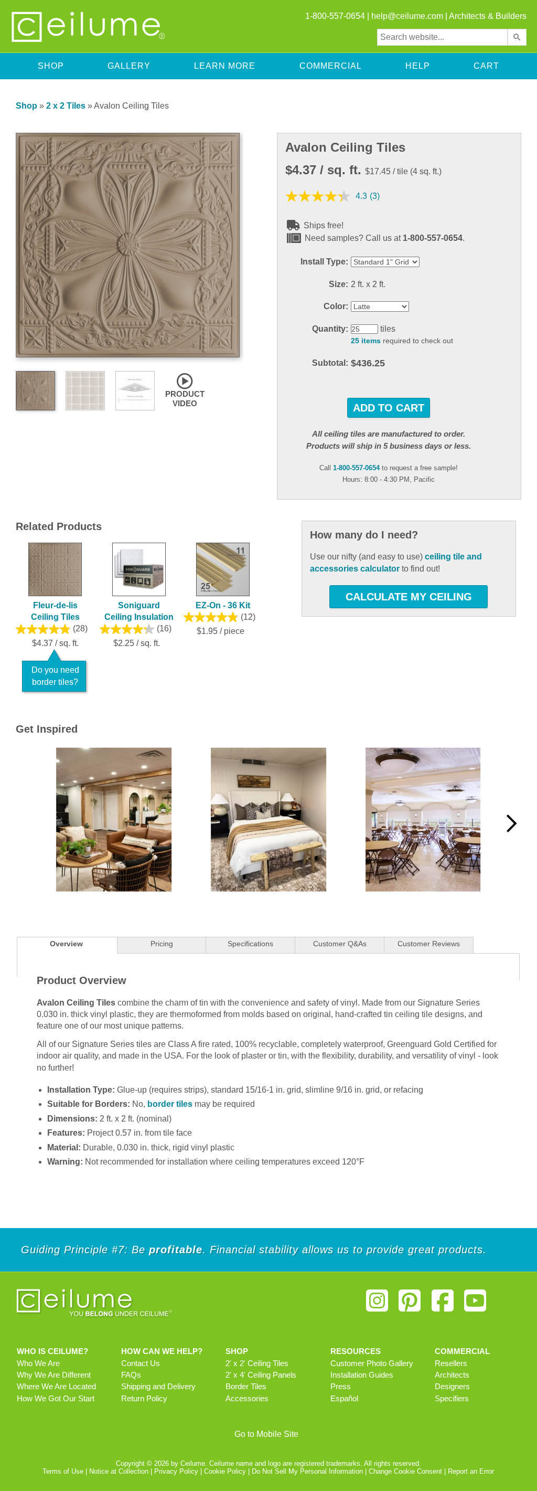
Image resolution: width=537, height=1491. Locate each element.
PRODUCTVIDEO (185, 398)
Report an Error (471, 1471)
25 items (366, 341)
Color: (336, 306)
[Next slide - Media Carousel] (510, 823)
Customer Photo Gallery (371, 1363)
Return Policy (144, 1398)
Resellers (451, 1363)
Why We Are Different (54, 1375)
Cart (486, 65)
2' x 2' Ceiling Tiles (256, 1363)
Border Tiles (245, 1386)
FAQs (131, 1375)
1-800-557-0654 (356, 468)
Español (344, 1398)
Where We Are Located (56, 1386)
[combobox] (442, 37)
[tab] (66, 945)
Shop (51, 65)
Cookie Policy (225, 1471)
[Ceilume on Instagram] (377, 1305)
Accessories (246, 1398)
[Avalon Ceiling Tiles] (128, 354)
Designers (452, 1386)
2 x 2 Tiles (65, 105)
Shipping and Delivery (158, 1386)
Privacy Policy (176, 1471)
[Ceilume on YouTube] (475, 1305)
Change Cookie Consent (405, 1471)
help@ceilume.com (407, 16)
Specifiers (452, 1398)
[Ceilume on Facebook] (442, 1305)
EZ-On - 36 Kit (223, 605)
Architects (452, 1375)
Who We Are (38, 1363)
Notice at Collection (118, 1471)
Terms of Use (62, 1471)
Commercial (330, 65)
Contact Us (140, 1363)
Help (417, 65)
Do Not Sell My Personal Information (307, 1471)
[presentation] (250, 944)
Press (340, 1386)
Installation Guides (361, 1375)
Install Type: (324, 261)
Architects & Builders (488, 16)
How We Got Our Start (55, 1398)
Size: (338, 284)
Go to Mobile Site (266, 1434)
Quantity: (330, 328)
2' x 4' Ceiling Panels (260, 1375)
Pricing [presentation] (162, 944)
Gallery (129, 65)
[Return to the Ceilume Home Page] (89, 40)
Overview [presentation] (66, 944)
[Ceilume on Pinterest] (409, 1305)
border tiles (169, 1103)
